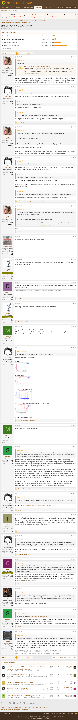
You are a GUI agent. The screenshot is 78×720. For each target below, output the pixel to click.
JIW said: (19, 90)
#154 (74, 494)
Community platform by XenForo (29, 717)
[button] (53, 7)
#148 (74, 282)
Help (72, 713)
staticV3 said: (20, 61)
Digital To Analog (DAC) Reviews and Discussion (31, 671)
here (18, 17)
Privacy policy (66, 713)
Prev (4, 53)
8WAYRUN (47, 718)
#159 (74, 609)
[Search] (75, 7)
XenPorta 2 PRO (32, 718)
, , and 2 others (31, 201)
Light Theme (6, 713)
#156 (74, 536)
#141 (74, 57)
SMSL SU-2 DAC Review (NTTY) (18, 688)
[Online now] (8, 94)
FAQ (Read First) (7, 7)
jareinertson (69, 696)
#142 (74, 86)
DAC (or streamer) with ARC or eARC (20, 682)
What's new (47, 7)
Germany (10, 75)
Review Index (28, 7)
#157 (74, 559)
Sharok (8, 671)
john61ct (70, 689)
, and (23, 322)
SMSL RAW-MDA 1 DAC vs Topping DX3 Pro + (23, 695)
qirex (71, 683)
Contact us (47, 713)
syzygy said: (20, 497)
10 (22, 53)
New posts (4, 10)
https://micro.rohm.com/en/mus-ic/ (39, 505)
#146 (74, 236)
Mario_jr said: (20, 351)
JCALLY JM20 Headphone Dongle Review (37, 66)
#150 (74, 326)
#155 (74, 515)
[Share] (71, 57)
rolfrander (9, 684)
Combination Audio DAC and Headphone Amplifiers (31, 677)
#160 (74, 631)
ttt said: (19, 539)
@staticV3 (20, 580)
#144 (74, 157)
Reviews (18, 7)
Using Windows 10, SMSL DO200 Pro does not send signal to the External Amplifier (26, 668)
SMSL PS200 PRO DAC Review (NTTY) (20, 675)
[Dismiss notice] (75, 15)
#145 (74, 206)
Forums (38, 7)
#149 (74, 303)
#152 (74, 425)
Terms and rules (56, 713)
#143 (74, 127)
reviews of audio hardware (35, 15)
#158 (74, 588)
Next (29, 53)
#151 (74, 348)
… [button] (10, 53)
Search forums (12, 10)
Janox (71, 676)
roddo (8, 697)
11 (25, 53)
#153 (74, 446)
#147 (74, 259)
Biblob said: (20, 450)
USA (12, 580)
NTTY (8, 677)
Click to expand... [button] (46, 225)
